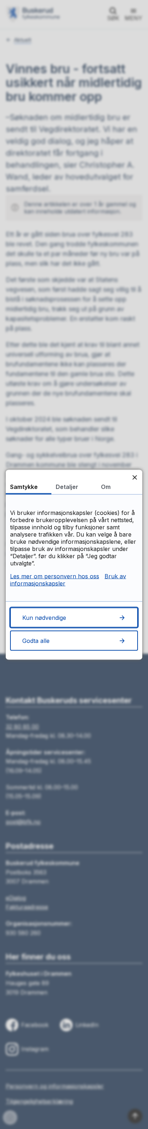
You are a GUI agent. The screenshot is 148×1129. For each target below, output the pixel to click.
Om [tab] (106, 486)
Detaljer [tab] (67, 486)
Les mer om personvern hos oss (54, 575)
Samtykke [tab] (24, 486)
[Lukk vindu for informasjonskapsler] (134, 477)
